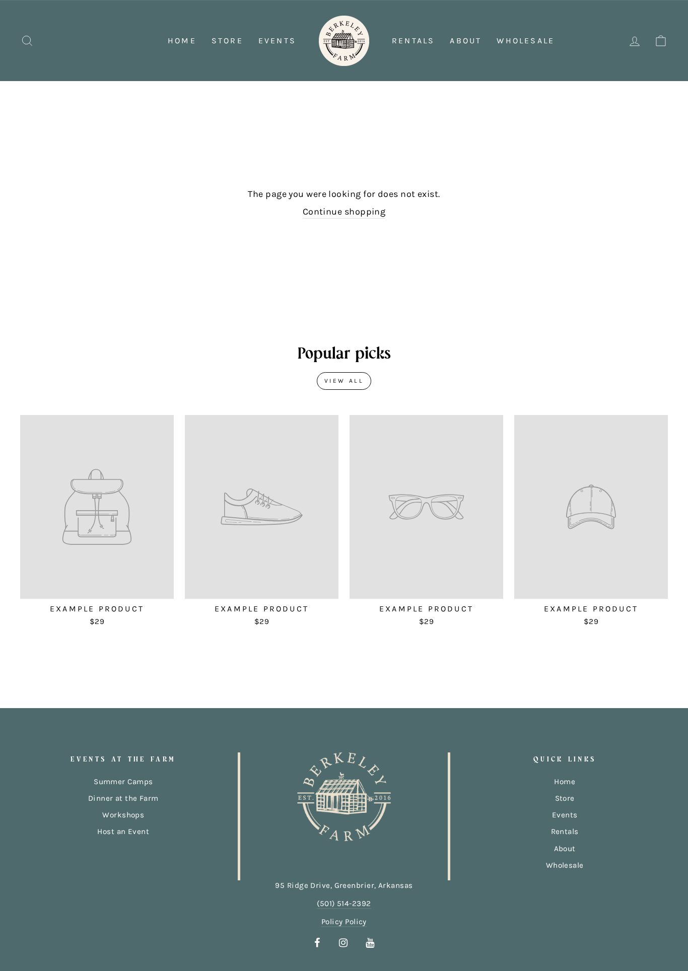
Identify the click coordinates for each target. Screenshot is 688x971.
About (465, 40)
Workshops (123, 814)
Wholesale (526, 40)
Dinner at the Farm (123, 798)
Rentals (413, 40)
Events (277, 40)
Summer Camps (123, 781)
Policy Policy (344, 921)
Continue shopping (344, 211)
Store (227, 40)
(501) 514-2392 (344, 903)
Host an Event (123, 831)
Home (182, 40)
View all (344, 380)
